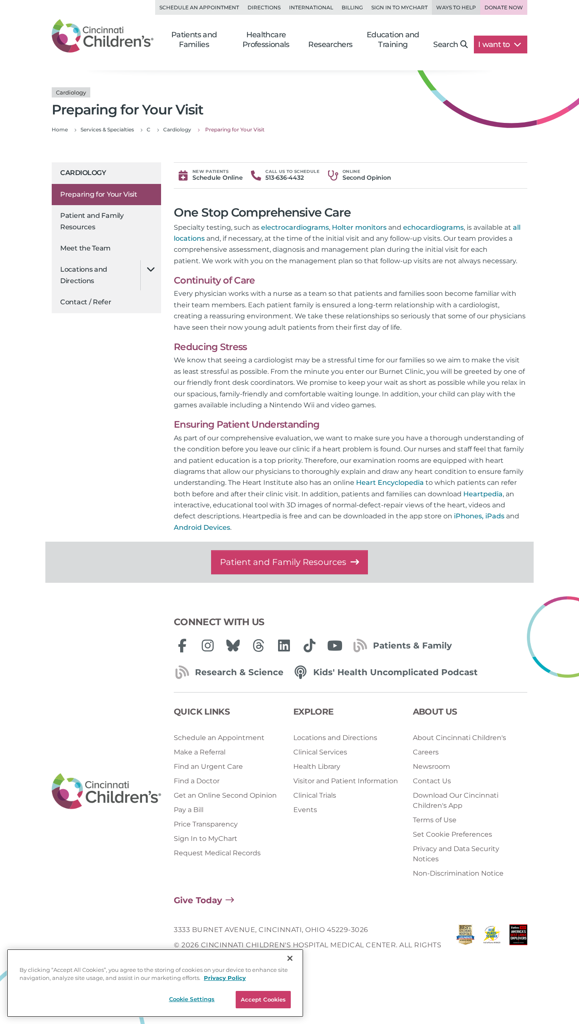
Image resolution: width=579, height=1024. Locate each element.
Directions (264, 7)
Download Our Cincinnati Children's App (455, 800)
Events (305, 810)
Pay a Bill (188, 810)
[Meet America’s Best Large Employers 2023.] (518, 945)
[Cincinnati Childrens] (106, 791)
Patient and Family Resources (92, 221)
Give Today (198, 900)
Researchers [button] (330, 44)
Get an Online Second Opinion (225, 795)
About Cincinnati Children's (459, 738)
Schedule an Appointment (199, 7)
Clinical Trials (314, 795)
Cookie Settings (192, 999)
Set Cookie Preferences (452, 834)
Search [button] (445, 44)
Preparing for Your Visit (98, 194)
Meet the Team (85, 248)
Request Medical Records (217, 853)
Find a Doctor (197, 781)
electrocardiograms (295, 227)
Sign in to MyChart (399, 7)
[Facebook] (182, 645)
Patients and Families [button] (194, 39)
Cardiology (83, 173)
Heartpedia (483, 494)
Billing (352, 7)
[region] (155, 983)
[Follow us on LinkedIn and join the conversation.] (284, 645)
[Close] (290, 958)
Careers (426, 752)
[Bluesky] (233, 645)
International (311, 7)
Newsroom (431, 766)
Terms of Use (435, 820)
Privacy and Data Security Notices (456, 854)
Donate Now (503, 7)
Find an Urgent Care (208, 766)
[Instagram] (207, 645)
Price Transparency (206, 824)
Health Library (316, 766)
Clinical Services (320, 752)
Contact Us (432, 781)
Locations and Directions (83, 274)
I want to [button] (495, 44)
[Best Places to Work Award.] (492, 945)
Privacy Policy (225, 978)
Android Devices (202, 527)
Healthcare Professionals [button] (266, 39)
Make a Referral (199, 752)
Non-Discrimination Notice (458, 873)
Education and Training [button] (393, 39)
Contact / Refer (85, 302)
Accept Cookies (263, 999)
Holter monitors (359, 227)
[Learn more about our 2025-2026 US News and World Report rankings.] (465, 945)
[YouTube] (334, 645)
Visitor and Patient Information (345, 781)
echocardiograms (433, 227)
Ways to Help (456, 7)
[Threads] (258, 645)
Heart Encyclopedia (390, 483)
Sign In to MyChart (205, 839)
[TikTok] (309, 645)
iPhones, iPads (479, 516)
